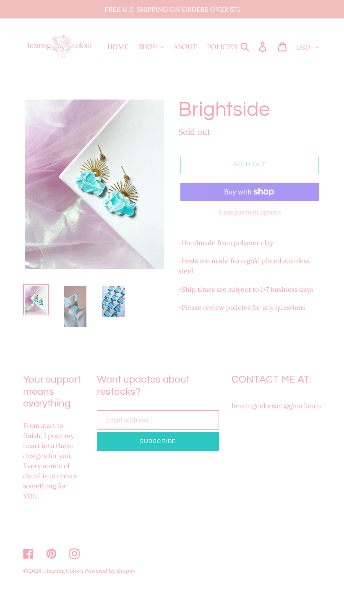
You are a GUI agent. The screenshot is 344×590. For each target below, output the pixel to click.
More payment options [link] (250, 212)
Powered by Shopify (110, 570)
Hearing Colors (63, 570)
